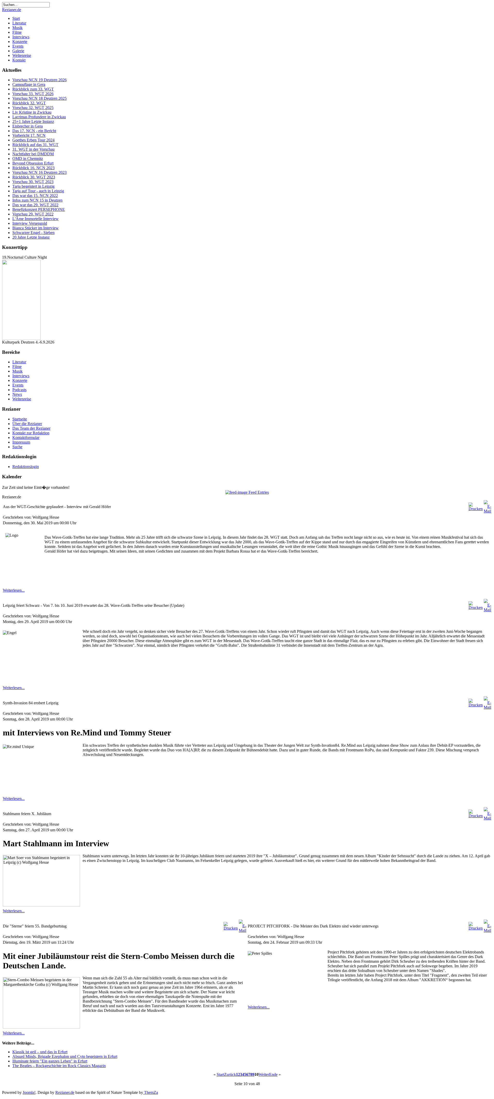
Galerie (18, 51)
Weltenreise (21, 55)
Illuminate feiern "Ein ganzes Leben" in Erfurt (49, 1061)
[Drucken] (476, 509)
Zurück (230, 1074)
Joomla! (29, 1092)
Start (16, 18)
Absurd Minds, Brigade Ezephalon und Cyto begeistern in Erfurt (64, 1056)
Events (17, 46)
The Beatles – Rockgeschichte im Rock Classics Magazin (59, 1066)
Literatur (19, 23)
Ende (273, 1074)
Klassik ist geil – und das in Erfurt (39, 1052)
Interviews (20, 37)
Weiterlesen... (14, 590)
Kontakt (18, 60)
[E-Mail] (487, 511)
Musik (17, 27)
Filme (17, 32)
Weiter (264, 1074)
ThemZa (150, 1092)
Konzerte (19, 41)
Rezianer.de (11, 9)
